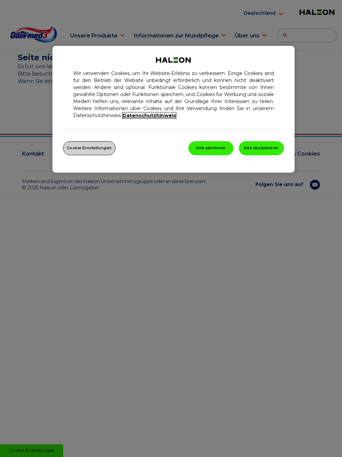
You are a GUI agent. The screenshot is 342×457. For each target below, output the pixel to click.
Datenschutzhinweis (149, 115)
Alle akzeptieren (261, 148)
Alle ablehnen (210, 148)
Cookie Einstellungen (89, 148)
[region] (173, 109)
